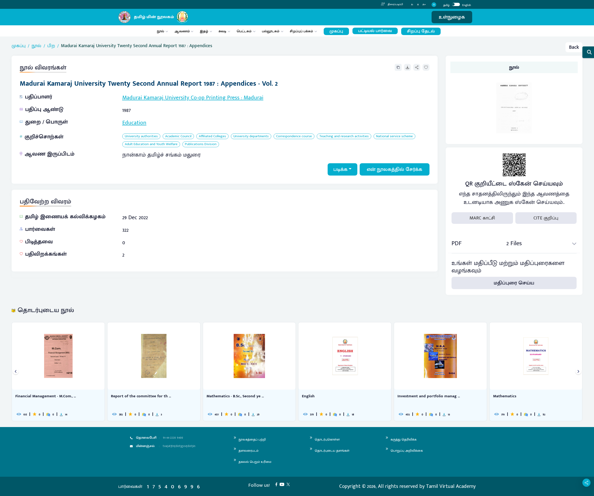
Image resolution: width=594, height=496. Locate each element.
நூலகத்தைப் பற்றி (252, 439)
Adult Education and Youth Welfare (151, 144)
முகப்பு (336, 31)
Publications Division (200, 144)
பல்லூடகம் (270, 31)
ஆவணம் (182, 31)
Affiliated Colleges (212, 136)
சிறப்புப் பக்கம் (301, 31)
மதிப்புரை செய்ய (514, 283)
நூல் (160, 31)
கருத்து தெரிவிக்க (403, 439)
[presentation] (16, 372)
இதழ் (204, 31)
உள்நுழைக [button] (452, 17)
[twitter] (289, 484)
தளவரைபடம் (248, 450)
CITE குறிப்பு (545, 218)
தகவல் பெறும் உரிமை (255, 461)
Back (574, 47)
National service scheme (394, 136)
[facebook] (277, 484)
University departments (251, 136)
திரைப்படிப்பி (395, 4)
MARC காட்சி (482, 218)
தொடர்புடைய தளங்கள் (332, 450)
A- (412, 5)
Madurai (253, 97)
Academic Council (178, 136)
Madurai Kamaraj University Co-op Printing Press (180, 97)
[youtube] (283, 484)
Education (134, 122)
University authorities (141, 136)
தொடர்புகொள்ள (327, 439)
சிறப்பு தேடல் (421, 31)
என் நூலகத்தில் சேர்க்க (394, 169)
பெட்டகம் (244, 31)
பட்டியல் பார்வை (375, 31)
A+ (424, 5)
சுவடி (222, 31)
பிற (51, 45)
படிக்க (340, 169)
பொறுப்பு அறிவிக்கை (407, 450)
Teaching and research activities (344, 136)
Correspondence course (294, 136)
